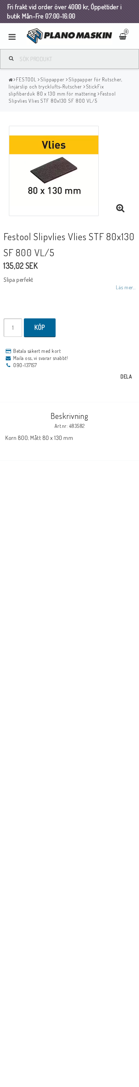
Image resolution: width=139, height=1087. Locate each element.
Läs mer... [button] (125, 287)
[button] (120, 208)
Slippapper (52, 79)
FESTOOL (26, 79)
